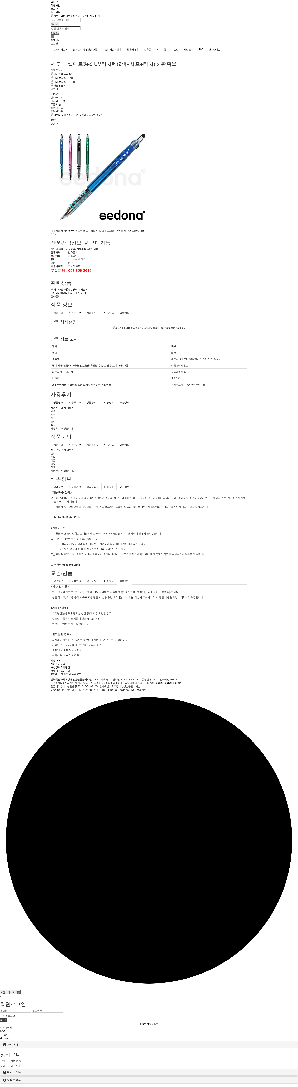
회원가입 (55, 5)
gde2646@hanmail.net (168, 682)
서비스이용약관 (59, 663)
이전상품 (73, 230)
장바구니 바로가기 (10, 1066)
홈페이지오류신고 (60, 670)
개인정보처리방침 (60, 667)
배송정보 (109, 312)
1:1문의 (4, 1034)
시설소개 (188, 49)
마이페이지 (6, 1027)
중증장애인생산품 (112, 49)
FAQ (200, 49)
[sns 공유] (55, 234)
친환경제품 (133, 49)
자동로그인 (9, 1015)
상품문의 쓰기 (58, 450)
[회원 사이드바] (0, 996)
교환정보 (124, 312)
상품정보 (58, 312)
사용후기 (75, 312)
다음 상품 (122, 230)
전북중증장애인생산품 (85, 49)
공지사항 (161, 49)
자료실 (174, 49)
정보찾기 (154, 1024)
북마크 (54, 1)
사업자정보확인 (138, 689)
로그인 (54, 8)
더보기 (54, 88)
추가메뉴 (55, 12)
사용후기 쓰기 (58, 407)
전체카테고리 (60, 49)
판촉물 (147, 49)
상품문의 (92, 312)
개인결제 (5, 1037)
